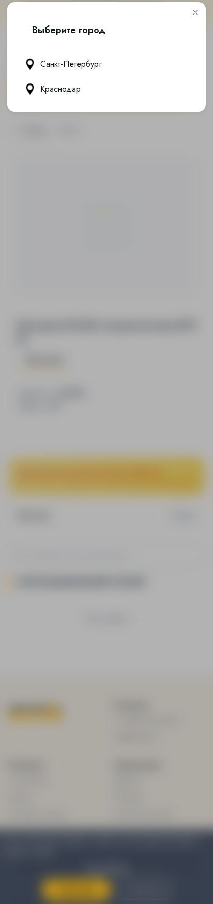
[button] (195, 12)
